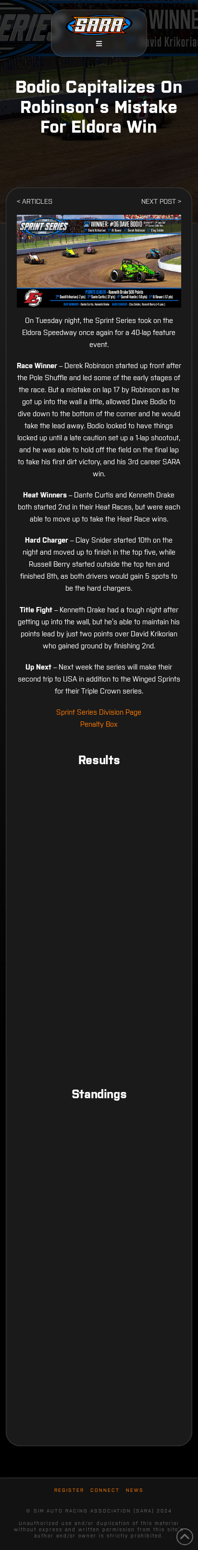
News (135, 1490)
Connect (105, 1490)
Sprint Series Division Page (98, 712)
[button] (99, 44)
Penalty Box (99, 724)
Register (69, 1490)
